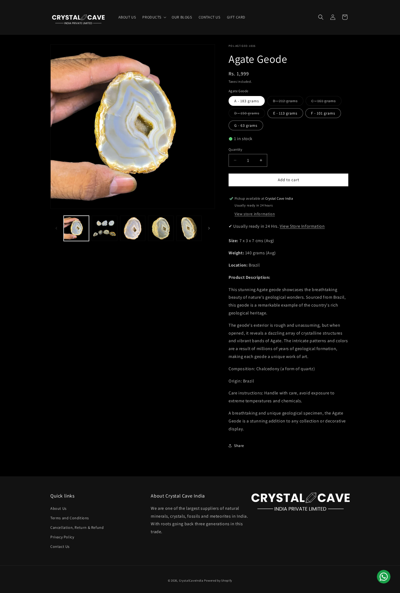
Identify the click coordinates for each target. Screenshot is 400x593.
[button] (153, 17)
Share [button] (239, 445)
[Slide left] (56, 228)
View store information (255, 213)
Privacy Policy (62, 537)
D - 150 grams (249, 114)
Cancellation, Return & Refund (77, 527)
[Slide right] (209, 228)
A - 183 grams (246, 100)
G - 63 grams (245, 125)
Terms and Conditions (69, 517)
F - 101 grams (323, 113)
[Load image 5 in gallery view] (189, 228)
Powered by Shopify (218, 580)
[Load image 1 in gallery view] (76, 228)
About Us (58, 508)
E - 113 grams (285, 113)
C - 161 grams (326, 102)
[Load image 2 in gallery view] (104, 228)
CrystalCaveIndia (191, 580)
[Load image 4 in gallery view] (160, 228)
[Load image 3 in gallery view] (132, 228)
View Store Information (302, 226)
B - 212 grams (288, 102)
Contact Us (60, 546)
